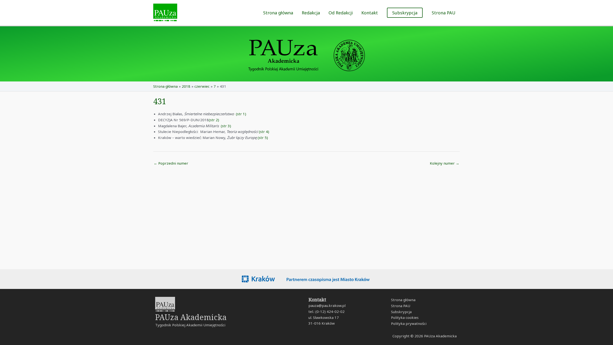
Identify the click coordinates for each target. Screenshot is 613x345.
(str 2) (214, 119)
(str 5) (263, 137)
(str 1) (241, 113)
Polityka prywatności (408, 323)
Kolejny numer (444, 163)
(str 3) (226, 125)
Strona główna (278, 13)
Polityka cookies (405, 317)
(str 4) (264, 131)
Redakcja (311, 13)
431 (159, 101)
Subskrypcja (401, 311)
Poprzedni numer (171, 163)
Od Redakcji (341, 13)
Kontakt (369, 13)
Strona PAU (443, 13)
